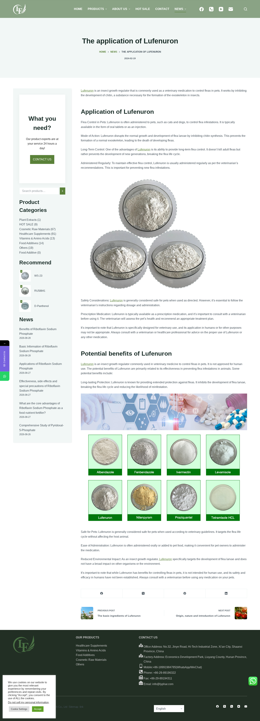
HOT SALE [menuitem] (142, 8)
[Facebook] (201, 9)
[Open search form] (245, 9)
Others (80, 664)
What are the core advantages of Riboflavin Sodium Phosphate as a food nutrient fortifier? (41, 408)
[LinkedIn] (226, 593)
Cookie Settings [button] (19, 709)
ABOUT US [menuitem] (119, 8)
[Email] (231, 9)
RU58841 (39, 290)
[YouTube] (221, 9)
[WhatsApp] (4, 376)
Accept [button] (37, 709)
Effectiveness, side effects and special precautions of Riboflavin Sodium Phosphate (39, 386)
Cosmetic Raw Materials (91, 659)
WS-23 (38, 275)
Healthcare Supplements (91, 645)
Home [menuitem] (78, 8)
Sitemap (73, 706)
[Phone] (211, 9)
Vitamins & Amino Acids (91, 650)
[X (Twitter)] (143, 593)
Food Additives (85, 655)
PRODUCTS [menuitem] (96, 8)
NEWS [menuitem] (179, 8)
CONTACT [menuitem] (162, 8)
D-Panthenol (41, 305)
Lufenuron (87, 90)
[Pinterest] (185, 593)
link (81, 706)
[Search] (62, 191)
